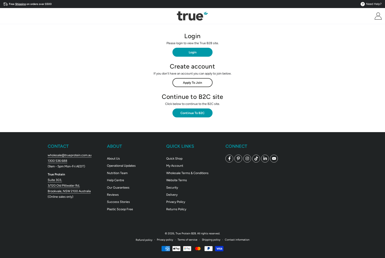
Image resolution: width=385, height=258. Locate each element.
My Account (174, 166)
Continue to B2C (192, 113)
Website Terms (176, 180)
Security (172, 187)
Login (193, 52)
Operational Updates (121, 166)
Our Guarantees (118, 187)
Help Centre (115, 180)
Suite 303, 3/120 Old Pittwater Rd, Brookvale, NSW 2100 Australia (69, 185)
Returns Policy (176, 209)
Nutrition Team (117, 173)
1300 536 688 (57, 161)
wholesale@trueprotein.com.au (70, 155)
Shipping (20, 4)
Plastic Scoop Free (120, 209)
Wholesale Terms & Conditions (187, 173)
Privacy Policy (175, 202)
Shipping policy (211, 239)
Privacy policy (165, 239)
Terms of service (187, 239)
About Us (113, 158)
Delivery (172, 195)
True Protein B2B (186, 233)
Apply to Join (192, 83)
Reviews (113, 195)
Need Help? (374, 4)
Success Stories (118, 202)
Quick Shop (174, 158)
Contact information (237, 239)
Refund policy (144, 239)
